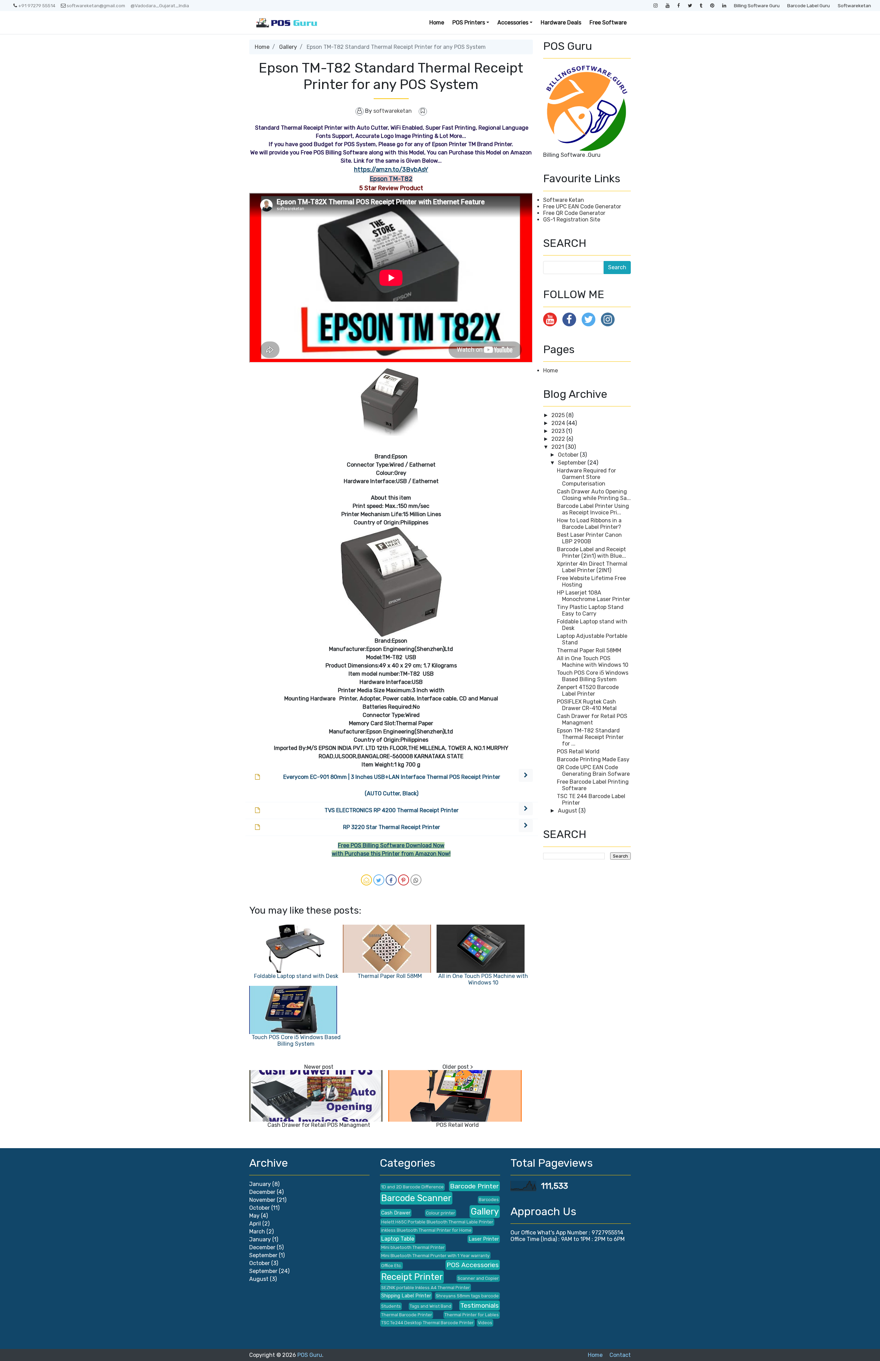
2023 (558, 431)
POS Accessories (473, 1265)
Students (391, 1306)
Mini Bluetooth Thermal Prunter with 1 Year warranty (435, 1255)
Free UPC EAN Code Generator (582, 206)
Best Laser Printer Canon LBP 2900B (589, 538)
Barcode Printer (474, 1186)
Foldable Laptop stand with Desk (296, 976)
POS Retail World (457, 1125)
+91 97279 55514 (36, 5)
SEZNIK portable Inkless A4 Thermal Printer (425, 1287)
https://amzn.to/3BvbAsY (391, 169)
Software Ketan (563, 200)
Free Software (608, 22)
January (260, 1184)
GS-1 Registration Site (571, 219)
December (262, 1192)
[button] (526, 775)
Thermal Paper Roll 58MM (390, 976)
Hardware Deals (561, 22)
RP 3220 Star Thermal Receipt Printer (391, 827)
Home (436, 22)
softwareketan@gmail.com (96, 5)
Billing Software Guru (757, 5)
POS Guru (309, 1355)
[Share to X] (378, 879)
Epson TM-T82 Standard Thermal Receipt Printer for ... (590, 737)
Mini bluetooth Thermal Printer (413, 1247)
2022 (558, 439)
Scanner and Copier (478, 1278)
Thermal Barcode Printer (406, 1314)
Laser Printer (484, 1239)
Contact (620, 1355)
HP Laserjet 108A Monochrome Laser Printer (593, 595)
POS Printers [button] (468, 22)
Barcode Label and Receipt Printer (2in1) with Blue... (591, 552)
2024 (558, 423)
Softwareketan (854, 5)
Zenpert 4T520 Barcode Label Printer (588, 690)
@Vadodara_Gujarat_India (160, 5)
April (255, 1223)
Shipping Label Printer (406, 1296)
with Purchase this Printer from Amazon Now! (391, 853)
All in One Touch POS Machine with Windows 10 (483, 979)
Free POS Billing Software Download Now (391, 845)
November (262, 1200)
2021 (558, 447)
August (568, 810)
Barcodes (489, 1199)
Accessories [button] (512, 22)
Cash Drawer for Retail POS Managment (318, 1125)
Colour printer (440, 1213)
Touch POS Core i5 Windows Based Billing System (296, 1040)
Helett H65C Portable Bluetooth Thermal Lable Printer (437, 1221)
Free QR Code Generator (574, 213)
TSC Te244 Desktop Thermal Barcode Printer (427, 1322)
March (257, 1231)
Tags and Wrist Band (430, 1306)
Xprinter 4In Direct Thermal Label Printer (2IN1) (592, 567)
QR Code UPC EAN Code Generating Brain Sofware (593, 770)
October (569, 454)
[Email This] (366, 879)
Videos (485, 1322)
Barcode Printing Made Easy (593, 759)
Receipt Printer (412, 1277)
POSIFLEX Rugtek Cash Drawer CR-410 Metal (587, 704)
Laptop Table (397, 1238)
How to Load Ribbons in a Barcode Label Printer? (589, 523)
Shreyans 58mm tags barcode (467, 1295)
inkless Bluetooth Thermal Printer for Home (426, 1230)
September (572, 462)
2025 (558, 415)
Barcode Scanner (416, 1198)
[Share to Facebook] (391, 879)
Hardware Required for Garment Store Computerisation (586, 477)
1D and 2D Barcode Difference (412, 1186)
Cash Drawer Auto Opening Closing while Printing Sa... (594, 494)
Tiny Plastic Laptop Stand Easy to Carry (590, 610)
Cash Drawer (395, 1213)
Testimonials (479, 1305)
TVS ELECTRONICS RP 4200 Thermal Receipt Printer (391, 810)
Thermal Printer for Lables (471, 1314)
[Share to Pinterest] (403, 879)
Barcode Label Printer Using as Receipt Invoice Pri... (593, 509)
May (254, 1215)
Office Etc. (391, 1265)
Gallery (288, 47)
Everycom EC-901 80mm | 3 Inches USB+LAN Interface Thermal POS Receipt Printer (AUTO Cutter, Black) (391, 785)
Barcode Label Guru (808, 5)
